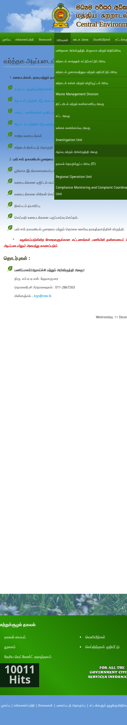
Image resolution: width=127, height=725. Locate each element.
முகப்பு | (7, 705)
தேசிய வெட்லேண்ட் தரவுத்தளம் (27, 656)
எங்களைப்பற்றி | (25, 705)
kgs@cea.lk (42, 295)
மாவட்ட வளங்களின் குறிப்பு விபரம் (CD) (41, 112)
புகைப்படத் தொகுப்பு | (72, 705)
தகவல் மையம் (15, 637)
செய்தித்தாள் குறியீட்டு (102, 646)
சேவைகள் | (46, 705)
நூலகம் (10, 646)
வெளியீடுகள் (95, 637)
